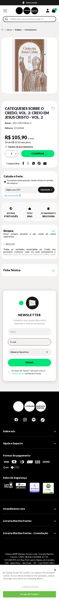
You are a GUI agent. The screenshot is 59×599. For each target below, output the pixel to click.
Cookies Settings (30, 586)
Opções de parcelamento (20, 147)
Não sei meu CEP (11, 195)
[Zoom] (29, 65)
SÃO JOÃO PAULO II (22, 123)
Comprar (37, 153)
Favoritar (53, 108)
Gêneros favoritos (19, 352)
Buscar (6, 19)
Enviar (29, 362)
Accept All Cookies (29, 594)
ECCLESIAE (19, 128)
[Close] (55, 570)
